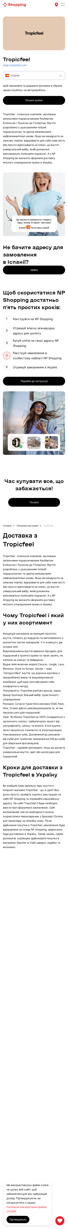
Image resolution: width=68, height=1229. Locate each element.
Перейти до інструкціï (34, 381)
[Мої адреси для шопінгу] (56, 4)
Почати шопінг (34, 100)
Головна (7, 525)
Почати (34, 502)
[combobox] (34, 75)
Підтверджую (17, 1219)
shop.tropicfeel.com (14, 65)
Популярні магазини (27, 525)
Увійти (34, 270)
